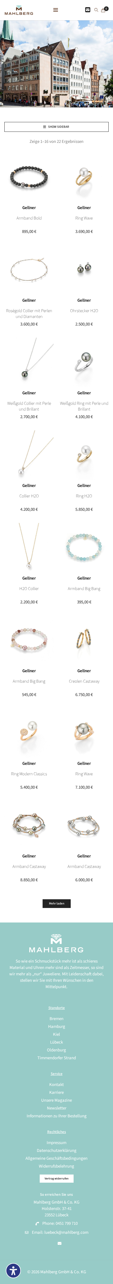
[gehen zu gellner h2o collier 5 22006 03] (29, 547)
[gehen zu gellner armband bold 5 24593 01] (29, 177)
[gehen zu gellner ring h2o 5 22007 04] (84, 455)
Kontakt (56, 1085)
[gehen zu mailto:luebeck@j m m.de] (59, 1243)
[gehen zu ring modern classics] (29, 733)
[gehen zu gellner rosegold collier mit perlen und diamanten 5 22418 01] (29, 269)
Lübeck (56, 1042)
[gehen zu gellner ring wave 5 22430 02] (84, 177)
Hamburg (56, 1027)
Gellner (29, 208)
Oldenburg (56, 1050)
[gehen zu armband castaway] (84, 825)
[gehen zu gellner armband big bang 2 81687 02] (84, 547)
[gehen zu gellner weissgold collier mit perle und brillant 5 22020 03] (29, 362)
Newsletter (56, 1108)
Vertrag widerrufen (57, 1179)
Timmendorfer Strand (56, 1058)
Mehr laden (56, 903)
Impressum (56, 1143)
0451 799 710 (67, 1223)
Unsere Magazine (56, 1100)
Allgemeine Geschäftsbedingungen (56, 1158)
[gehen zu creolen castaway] (84, 640)
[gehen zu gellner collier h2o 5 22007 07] (29, 455)
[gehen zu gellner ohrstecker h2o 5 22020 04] (84, 269)
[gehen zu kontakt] (87, 10)
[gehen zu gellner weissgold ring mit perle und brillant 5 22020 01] (84, 362)
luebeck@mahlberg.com (66, 1232)
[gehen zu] (96, 10)
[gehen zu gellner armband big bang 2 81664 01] (29, 640)
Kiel (56, 1034)
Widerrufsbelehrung (56, 1166)
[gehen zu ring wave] (84, 733)
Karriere (56, 1092)
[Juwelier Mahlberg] (18, 12)
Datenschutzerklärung (56, 1151)
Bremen (56, 1019)
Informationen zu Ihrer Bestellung (57, 1116)
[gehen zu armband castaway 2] (29, 825)
